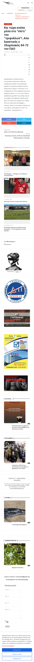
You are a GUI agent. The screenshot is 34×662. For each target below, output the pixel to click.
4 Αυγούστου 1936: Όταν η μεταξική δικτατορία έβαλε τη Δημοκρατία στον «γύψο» (20, 467)
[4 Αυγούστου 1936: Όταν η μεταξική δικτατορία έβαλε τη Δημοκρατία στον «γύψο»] (14, 452)
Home (3, 13)
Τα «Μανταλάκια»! (9, 241)
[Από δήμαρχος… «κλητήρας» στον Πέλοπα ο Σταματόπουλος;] (17, 158)
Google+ (9, 123)
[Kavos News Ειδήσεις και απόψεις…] (8, 3)
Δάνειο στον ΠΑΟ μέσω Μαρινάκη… (14, 131)
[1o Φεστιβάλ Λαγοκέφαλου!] (14, 511)
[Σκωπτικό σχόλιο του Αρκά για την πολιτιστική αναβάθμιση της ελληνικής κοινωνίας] (14, 412)
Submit (7, 626)
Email (6, 596)
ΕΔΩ (21, 110)
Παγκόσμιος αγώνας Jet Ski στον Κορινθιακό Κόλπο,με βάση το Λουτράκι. (17, 136)
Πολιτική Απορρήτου (8, 646)
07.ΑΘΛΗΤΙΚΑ (10, 13)
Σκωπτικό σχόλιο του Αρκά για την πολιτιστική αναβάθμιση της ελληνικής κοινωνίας (20, 427)
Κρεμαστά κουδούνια (17, 567)
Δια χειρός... (8, 398)
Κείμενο (6, 609)
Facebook (9, 119)
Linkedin (24, 123)
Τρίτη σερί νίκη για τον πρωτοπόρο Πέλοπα (15, 201)
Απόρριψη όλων (17, 658)
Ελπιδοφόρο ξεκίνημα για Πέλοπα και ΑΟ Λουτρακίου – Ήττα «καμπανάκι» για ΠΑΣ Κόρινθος (15, 229)
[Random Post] (28, 3)
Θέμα (6, 603)
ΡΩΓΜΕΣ (7, 497)
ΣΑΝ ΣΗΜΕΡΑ (9, 438)
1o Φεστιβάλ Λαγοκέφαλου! (19, 524)
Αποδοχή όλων (17, 650)
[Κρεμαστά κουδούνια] (14, 554)
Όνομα (6, 589)
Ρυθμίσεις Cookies (17, 654)
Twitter (24, 119)
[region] (17, 647)
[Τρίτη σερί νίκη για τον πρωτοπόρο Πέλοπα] (17, 186)
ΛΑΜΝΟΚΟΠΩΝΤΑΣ (10, 540)
